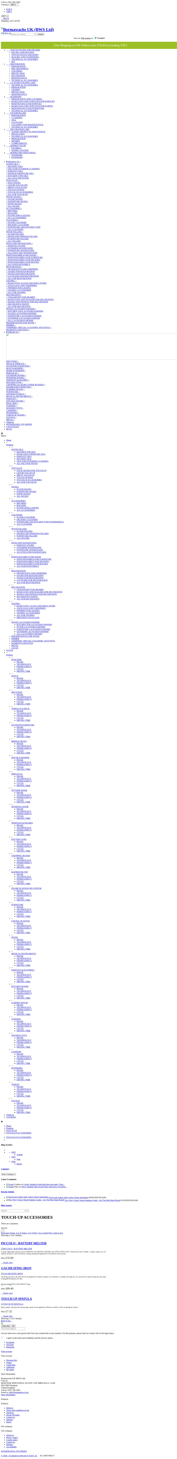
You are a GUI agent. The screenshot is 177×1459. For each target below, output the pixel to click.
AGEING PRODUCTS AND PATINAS (28, 132)
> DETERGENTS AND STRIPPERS (22, 269)
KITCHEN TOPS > (14, 382)
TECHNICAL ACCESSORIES (24, 59)
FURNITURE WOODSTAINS (30, 550)
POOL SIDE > (12, 403)
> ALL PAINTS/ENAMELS (18, 264)
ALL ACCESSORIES (26, 510)
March (19, 1164)
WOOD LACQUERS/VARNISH (25, 622)
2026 (13, 1161)
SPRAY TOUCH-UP (25, 475)
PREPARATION (18, 66)
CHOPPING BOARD (20, 856)
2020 (13, 1152)
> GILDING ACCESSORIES (18, 290)
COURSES (11, 1117)
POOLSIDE (16, 660)
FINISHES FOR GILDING (28, 610)
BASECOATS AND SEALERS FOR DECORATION (39, 592)
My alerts (10, 1369)
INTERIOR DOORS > (16, 378)
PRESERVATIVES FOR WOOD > (21, 323)
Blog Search (6, 1205)
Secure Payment (12, 1415)
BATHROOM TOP (19, 872)
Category (5, 1169)
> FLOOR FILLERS (15, 234)
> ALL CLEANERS (14, 229)
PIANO (14, 937)
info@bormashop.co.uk (19, 1392)
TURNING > (11, 406)
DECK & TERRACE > (16, 364)
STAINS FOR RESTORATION (30, 575)
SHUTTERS (16, 692)
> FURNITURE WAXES (17, 201)
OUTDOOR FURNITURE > (18, 366)
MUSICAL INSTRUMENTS (23, 954)
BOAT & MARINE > (15, 368)
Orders (9, 1362)
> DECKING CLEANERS (17, 225)
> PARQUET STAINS (15, 246)
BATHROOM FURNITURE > (19, 387)
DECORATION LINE (17, 129)
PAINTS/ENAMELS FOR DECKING (33, 561)
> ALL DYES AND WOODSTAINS (21, 253)
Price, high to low (55, 1233)
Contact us (10, 1417)
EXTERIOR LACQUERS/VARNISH (33, 631)
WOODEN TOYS (19, 1035)
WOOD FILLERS (19, 529)
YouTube (10, 1345)
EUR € (9, 9)
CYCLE (20, 669)
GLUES (14, 648)
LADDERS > (12, 410)
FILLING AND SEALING (22, 52)
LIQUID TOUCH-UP (26, 473)
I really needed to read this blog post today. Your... (44, 1184)
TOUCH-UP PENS (25, 477)
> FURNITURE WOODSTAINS (20, 250)
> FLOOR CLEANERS (16, 222)
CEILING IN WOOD (20, 921)
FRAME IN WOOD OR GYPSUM (26, 888)
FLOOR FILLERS (24, 531)
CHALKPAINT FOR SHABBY (30, 589)
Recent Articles (7, 1192)
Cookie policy (12, 1440)
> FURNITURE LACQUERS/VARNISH (23, 316)
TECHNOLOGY (24, 664)
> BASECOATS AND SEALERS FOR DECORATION (30, 299)
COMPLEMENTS (19, 143)
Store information (8, 1395)
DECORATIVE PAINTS (27, 596)
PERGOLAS (16, 774)
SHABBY (15, 141)
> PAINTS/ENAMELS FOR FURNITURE (24, 257)
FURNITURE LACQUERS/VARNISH (33, 629)
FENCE (14, 676)
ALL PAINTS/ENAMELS (28, 566)
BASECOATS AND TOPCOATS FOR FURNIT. (32, 106)
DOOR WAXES (23, 494)
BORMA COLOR (16, 146)
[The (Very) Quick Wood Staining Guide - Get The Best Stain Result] (35, 1200)
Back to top (7, 1321)
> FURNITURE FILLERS (17, 239)
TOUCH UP (16, 468)
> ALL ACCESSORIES (16, 218)
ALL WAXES (22, 496)
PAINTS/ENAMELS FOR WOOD (26, 557)
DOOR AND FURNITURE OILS (31, 454)
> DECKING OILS (14, 166)
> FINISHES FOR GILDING (18, 288)
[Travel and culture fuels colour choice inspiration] (27, 1197)
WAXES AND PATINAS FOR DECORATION (37, 594)
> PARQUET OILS (14, 171)
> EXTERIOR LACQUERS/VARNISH (23, 318)
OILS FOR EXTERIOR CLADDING (33, 461)
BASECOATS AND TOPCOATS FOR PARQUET (33, 101)
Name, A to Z (16, 1233)
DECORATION (18, 76)
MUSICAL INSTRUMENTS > (19, 396)
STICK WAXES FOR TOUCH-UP (31, 470)
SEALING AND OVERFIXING (25, 57)
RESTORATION (15, 64)
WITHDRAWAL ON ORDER (14, 1451)
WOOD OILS (17, 449)
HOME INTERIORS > (16, 371)
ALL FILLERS (23, 538)
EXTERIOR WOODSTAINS (29, 547)
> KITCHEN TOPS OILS (17, 176)
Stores (8, 1422)
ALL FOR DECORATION (28, 599)
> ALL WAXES (13, 206)
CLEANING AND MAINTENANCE (27, 125)
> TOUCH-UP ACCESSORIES (19, 192)
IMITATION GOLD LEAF (28, 617)
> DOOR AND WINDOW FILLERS (22, 236)
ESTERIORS (17, 157)
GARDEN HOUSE (19, 1003)
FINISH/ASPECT (24, 667)
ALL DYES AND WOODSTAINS (31, 552)
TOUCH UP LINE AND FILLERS (23, 50)
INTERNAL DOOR (20, 807)
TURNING (16, 1019)
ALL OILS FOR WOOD (27, 463)
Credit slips (10, 1365)
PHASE (20, 662)
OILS (13, 120)
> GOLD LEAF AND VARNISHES (21, 285)
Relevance (5, 1233)
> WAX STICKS (13, 183)
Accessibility (11, 1447)
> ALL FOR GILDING (16, 292)
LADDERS (16, 1052)
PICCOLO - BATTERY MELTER (24, 1243)
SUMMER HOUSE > (15, 389)
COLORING (16, 71)
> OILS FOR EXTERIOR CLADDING (23, 169)
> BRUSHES (11, 211)
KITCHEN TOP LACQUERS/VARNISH (34, 624)
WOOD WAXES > (14, 197)
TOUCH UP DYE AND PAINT (24, 55)
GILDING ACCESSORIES (28, 613)
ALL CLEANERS (24, 524)
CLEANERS (16, 515)
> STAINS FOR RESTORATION (20, 271)
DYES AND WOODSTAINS (23, 543)
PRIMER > (11, 325)
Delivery (9, 1408)
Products (9, 445)
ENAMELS (16, 148)
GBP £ (9, 12)
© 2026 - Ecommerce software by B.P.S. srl (19, 1456)
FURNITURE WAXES (26, 491)
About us (10, 1115)
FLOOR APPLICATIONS (28, 508)
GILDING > (11, 281)
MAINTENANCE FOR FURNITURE (27, 108)
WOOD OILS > (13, 164)
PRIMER (15, 638)
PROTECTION (18, 73)
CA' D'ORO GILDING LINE (20, 83)
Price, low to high (40, 1233)
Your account (6, 1351)
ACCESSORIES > (14, 208)
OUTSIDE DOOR (19, 790)
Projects (9, 655)
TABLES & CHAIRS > (16, 415)
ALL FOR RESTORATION (28, 582)
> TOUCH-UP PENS (15, 190)
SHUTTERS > (12, 361)
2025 (13, 1157)
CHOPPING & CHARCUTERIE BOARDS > (25, 385)
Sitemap (9, 1420)
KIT (13, 62)
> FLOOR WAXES (14, 199)
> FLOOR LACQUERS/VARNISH (21, 313)
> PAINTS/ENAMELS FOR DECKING (23, 260)
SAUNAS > (11, 417)
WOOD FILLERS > (14, 232)
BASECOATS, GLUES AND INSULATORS (36, 606)
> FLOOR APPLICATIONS (18, 215)
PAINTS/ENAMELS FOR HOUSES (32, 564)
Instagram (10, 1347)
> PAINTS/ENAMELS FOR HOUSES (22, 262)
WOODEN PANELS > (16, 394)
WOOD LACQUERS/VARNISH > (21, 309)
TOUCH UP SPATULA (16, 1298)
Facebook (10, 1342)
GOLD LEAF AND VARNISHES (31, 608)
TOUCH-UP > (12, 180)
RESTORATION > (14, 267)
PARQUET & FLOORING (22, 970)
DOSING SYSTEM (19, 150)
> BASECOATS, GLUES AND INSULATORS (26, 283)
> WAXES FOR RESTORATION (20, 274)
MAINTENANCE (19, 78)
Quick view (7, 1263)
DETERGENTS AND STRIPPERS (32, 573)
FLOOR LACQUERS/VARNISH (31, 627)
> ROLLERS (11, 213)
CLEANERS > (12, 220)
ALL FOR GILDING (26, 615)
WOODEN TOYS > (14, 408)
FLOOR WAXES (24, 489)
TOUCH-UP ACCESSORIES (29, 480)
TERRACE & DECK (20, 709)
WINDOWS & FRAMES (22, 823)
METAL (15, 645)
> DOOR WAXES (14, 204)
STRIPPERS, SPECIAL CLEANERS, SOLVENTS (33, 641)
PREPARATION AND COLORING (26, 99)
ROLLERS (21, 505)
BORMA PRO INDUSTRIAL (21, 153)
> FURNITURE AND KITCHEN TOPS (23, 227)
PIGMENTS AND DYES (22, 643)
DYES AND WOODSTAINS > (19, 243)
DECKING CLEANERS (27, 519)
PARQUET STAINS (25, 545)
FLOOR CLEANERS (26, 517)
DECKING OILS (24, 459)
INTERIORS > (12, 413)
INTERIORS (13, 97)
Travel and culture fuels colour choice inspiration (68, 1197)
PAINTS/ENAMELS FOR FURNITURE (34, 559)
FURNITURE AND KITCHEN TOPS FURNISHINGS (40, 522)
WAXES (15, 487)
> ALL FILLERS (13, 241)
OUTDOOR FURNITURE (22, 725)
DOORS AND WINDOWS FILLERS (33, 533)
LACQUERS (17, 122)
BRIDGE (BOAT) (19, 741)
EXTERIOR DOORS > (16, 375)
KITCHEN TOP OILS (26, 452)
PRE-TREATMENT (20, 69)
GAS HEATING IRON (16, 1268)
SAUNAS (15, 1101)
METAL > (10, 420)
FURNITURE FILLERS (27, 536)
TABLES (15, 1084)
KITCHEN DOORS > (15, 401)
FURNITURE (17, 905)
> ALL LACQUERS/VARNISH (19, 320)
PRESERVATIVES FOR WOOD (25, 636)
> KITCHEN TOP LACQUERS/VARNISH (24, 311)
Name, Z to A (27, 1233)
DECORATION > (14, 295)
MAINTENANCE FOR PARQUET (26, 104)
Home (8, 440)
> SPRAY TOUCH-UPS (16, 187)
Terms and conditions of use (17, 1410)
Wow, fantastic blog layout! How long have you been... (44, 1187)
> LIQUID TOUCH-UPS (17, 185)
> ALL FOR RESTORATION (18, 278)
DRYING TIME (23, 671)
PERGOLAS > (12, 373)
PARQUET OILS (24, 456)
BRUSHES (21, 503)
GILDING (15, 90)
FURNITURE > (13, 392)
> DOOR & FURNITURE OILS (20, 173)
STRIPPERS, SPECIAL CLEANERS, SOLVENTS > (28, 327)
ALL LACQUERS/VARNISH (29, 634)
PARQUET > (12, 399)
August (20, 1154)
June (18, 1159)
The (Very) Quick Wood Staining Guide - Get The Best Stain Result (92, 1200)
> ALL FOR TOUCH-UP (17, 194)
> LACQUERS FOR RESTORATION (22, 276)
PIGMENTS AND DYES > (18, 330)
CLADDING (17, 118)
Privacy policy (12, 1437)
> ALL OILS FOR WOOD (17, 178)
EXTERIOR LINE (16, 113)
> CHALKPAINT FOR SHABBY (20, 297)
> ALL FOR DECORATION (18, 306)
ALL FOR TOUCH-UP (27, 482)
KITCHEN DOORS (20, 986)
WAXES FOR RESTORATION (30, 578)
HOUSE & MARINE (20, 758)
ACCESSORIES (18, 501)
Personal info (11, 1360)
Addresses (10, 1367)
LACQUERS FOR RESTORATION (32, 580)
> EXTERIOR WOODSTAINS (19, 248)
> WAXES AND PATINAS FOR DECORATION (27, 302)
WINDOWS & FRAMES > (17, 380)
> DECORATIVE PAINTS (17, 304)
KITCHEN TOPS (18, 839)
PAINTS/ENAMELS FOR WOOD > (21, 255)
